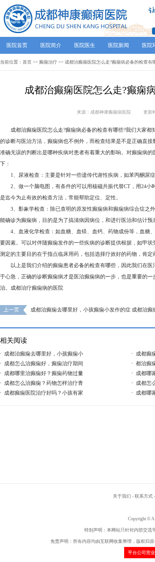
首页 (27, 62)
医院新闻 (118, 45)
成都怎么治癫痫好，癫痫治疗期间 (43, 363)
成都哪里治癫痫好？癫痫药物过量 (43, 373)
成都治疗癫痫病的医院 (37, 288)
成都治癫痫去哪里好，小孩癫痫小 (43, 354)
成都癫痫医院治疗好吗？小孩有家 (43, 393)
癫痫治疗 (48, 62)
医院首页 (16, 45)
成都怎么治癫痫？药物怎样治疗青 (43, 383)
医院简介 (50, 45)
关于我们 (122, 496)
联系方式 (144, 496)
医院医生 (84, 45)
